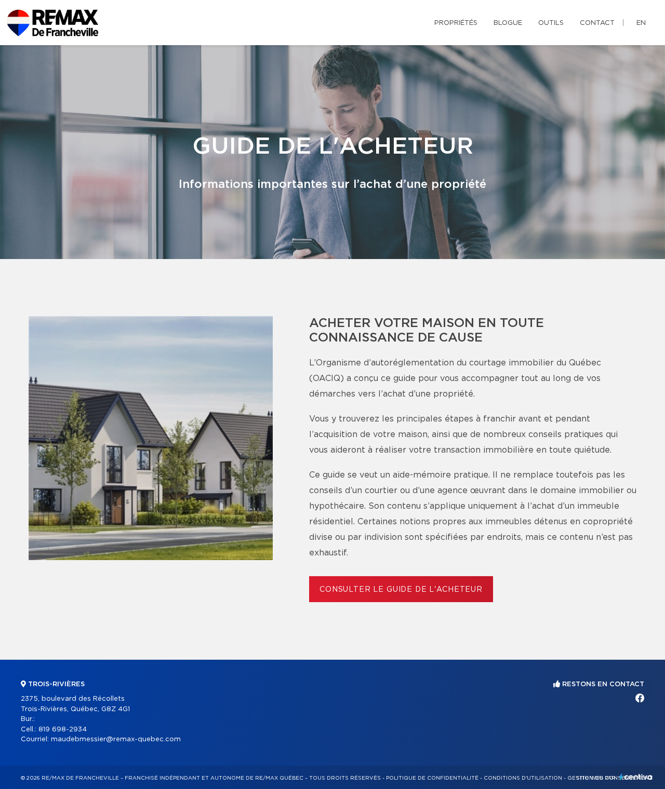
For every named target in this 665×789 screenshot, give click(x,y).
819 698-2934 (62, 729)
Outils (551, 23)
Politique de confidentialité (432, 778)
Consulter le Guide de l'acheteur (401, 589)
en (641, 23)
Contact (597, 23)
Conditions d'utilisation (523, 778)
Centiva (636, 776)
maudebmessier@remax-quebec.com (116, 739)
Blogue (508, 23)
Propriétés (455, 23)
